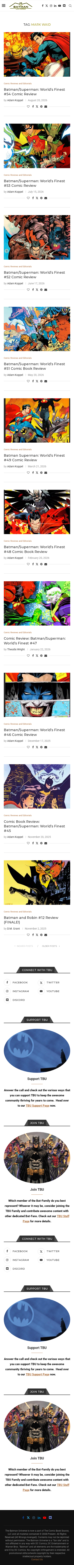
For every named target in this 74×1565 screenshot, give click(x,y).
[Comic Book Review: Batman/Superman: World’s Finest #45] (37, 786)
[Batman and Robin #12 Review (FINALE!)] (37, 882)
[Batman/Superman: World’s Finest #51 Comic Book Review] (37, 329)
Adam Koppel (15, 100)
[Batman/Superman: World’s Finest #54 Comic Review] (37, 54)
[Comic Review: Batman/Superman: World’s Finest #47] (37, 603)
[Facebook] (42, 5)
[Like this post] (28, 106)
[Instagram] (51, 5)
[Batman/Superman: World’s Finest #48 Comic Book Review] (37, 512)
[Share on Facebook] (33, 106)
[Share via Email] (45, 106)
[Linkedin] (55, 5)
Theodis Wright (16, 649)
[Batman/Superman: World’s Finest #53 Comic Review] (37, 146)
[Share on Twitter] (37, 106)
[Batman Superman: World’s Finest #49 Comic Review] (37, 420)
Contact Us (37, 1559)
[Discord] (64, 5)
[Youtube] (59, 5)
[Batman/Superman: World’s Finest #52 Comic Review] (37, 237)
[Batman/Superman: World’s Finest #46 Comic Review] (37, 695)
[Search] (70, 5)
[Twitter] (46, 5)
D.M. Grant (13, 928)
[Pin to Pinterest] (41, 106)
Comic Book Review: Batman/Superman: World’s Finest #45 (34, 826)
